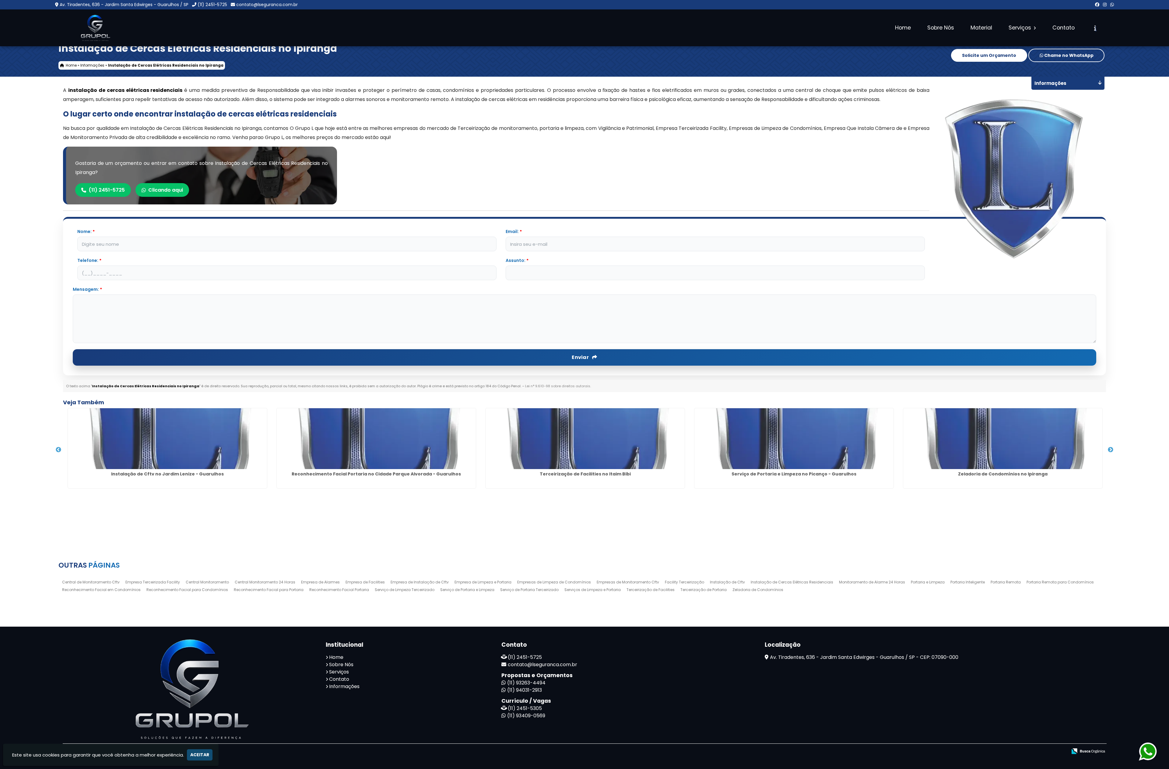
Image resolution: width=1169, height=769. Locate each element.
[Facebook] (1097, 5)
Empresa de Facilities (365, 582)
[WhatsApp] (1112, 5)
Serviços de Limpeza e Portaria (592, 589)
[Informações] (1095, 28)
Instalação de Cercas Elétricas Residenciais (792, 582)
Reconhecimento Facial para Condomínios (187, 589)
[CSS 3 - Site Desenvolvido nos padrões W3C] (1028, 751)
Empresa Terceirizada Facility (152, 582)
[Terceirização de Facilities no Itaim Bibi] (585, 438)
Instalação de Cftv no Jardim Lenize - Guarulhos (167, 474)
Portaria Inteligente (967, 582)
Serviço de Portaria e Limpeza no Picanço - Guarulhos (794, 474)
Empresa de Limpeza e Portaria (483, 582)
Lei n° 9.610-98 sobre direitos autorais (557, 386)
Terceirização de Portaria (703, 589)
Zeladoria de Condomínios (757, 589)
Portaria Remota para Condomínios (1060, 582)
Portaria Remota (1006, 582)
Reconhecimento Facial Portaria (339, 589)
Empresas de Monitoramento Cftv (628, 582)
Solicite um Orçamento (989, 55)
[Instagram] (1105, 5)
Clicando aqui (165, 189)
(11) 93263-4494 (526, 682)
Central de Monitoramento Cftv (91, 582)
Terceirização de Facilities (651, 589)
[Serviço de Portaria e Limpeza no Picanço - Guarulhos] (793, 438)
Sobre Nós (940, 27)
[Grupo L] (190, 689)
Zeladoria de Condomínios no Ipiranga (1003, 474)
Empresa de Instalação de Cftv (420, 582)
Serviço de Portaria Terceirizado (529, 589)
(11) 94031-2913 (524, 690)
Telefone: (89, 260)
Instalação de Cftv (727, 582)
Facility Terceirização (684, 582)
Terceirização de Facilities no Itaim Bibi (585, 474)
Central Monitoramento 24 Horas (265, 582)
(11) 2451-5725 (212, 5)
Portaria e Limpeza (928, 582)
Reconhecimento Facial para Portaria (269, 589)
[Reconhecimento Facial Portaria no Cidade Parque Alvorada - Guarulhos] (376, 438)
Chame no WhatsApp (1068, 55)
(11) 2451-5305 (525, 708)
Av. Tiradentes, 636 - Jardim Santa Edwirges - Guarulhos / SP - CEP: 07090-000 (864, 657)
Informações (344, 686)
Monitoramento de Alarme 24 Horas (872, 582)
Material (981, 27)
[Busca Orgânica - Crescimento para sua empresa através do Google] (1088, 750)
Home (903, 27)
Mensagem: (87, 289)
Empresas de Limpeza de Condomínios (554, 582)
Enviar (581, 357)
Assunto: (517, 260)
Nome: (86, 231)
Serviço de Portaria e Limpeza (467, 589)
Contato (1063, 27)
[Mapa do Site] (991, 751)
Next (1111, 450)
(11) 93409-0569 (526, 715)
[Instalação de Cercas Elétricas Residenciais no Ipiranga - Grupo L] (95, 28)
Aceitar (199, 755)
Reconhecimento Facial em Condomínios (101, 589)
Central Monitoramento (207, 582)
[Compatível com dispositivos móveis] (1049, 751)
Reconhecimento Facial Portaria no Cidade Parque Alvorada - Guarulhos (376, 474)
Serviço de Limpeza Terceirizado (404, 589)
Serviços (1021, 27)
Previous (58, 450)
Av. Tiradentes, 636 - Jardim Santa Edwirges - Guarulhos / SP (124, 5)
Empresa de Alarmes (320, 582)
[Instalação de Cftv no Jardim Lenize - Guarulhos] (167, 438)
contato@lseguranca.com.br (267, 5)
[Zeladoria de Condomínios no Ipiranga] (1002, 438)
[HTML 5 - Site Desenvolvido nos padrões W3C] (1007, 751)
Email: (514, 231)
